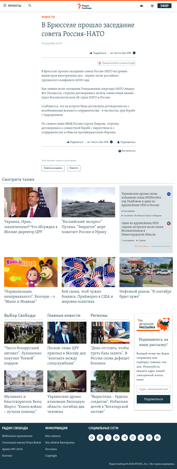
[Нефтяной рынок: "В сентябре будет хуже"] (146, 272)
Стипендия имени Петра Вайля (21, 442)
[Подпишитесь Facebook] (100, 437)
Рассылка (51, 449)
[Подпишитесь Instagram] (132, 437)
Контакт (7, 455)
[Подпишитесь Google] (91, 437)
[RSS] (141, 437)
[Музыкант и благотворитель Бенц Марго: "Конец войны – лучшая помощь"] (23, 381)
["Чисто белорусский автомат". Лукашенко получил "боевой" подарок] (23, 333)
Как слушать (52, 436)
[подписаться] (157, 437)
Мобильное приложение (17, 436)
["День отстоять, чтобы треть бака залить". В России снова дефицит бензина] (110, 333)
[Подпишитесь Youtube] (116, 437)
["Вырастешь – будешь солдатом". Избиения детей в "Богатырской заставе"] (110, 381)
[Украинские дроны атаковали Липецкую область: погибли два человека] (66, 381)
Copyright (51, 455)
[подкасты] (152, 5)
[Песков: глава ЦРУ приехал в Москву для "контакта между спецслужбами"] (66, 333)
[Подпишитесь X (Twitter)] (108, 437)
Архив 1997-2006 (12, 449)
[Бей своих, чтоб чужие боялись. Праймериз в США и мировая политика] (88, 272)
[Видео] (142, 5)
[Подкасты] (149, 437)
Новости (48, 17)
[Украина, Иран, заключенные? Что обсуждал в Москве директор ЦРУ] (31, 202)
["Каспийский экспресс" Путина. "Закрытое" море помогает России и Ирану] (88, 202)
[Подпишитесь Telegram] (124, 437)
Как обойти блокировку (59, 442)
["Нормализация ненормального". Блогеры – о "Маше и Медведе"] (31, 272)
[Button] (98, 53)
